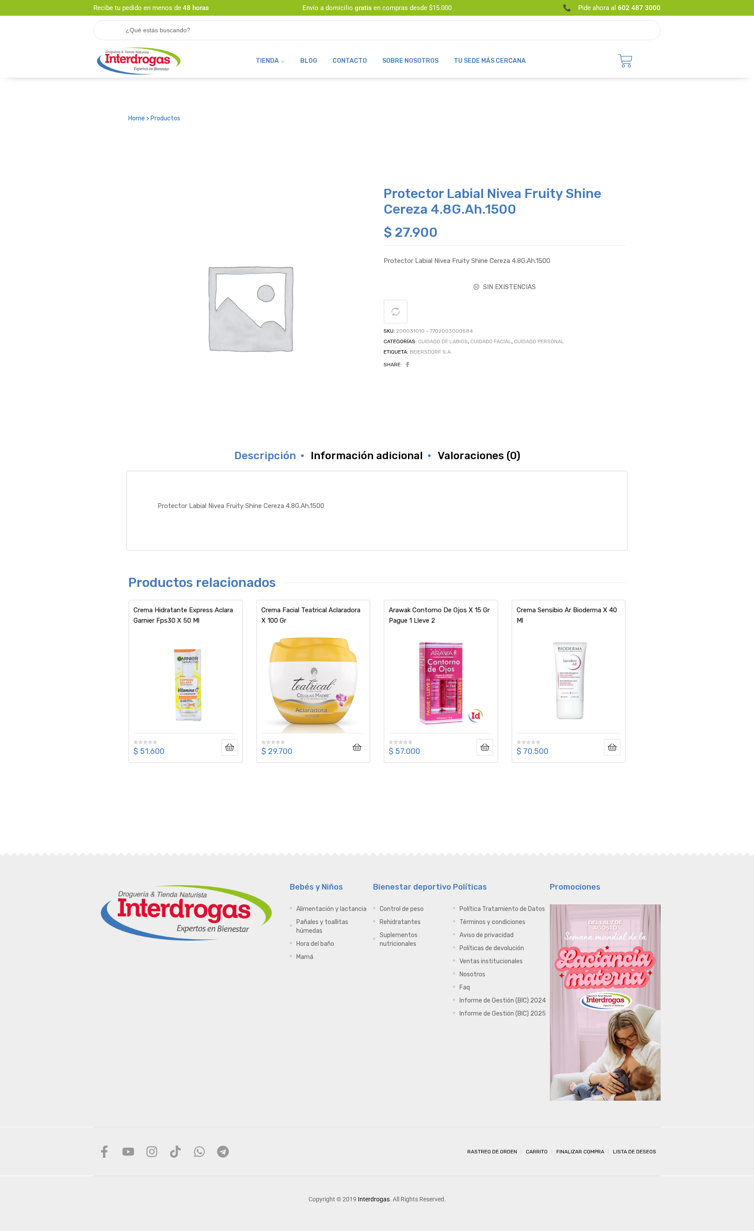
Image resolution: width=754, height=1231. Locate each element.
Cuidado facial (490, 341)
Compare (396, 312)
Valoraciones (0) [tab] (479, 456)
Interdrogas (374, 1199)
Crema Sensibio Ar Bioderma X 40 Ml (567, 615)
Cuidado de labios (443, 341)
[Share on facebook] (407, 364)
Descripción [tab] (265, 456)
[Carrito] (625, 61)
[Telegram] (223, 1151)
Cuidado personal (539, 341)
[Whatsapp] (199, 1151)
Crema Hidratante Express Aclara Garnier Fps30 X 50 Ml (183, 615)
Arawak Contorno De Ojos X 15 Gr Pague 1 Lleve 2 (439, 615)
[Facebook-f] (104, 1151)
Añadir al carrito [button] (357, 747)
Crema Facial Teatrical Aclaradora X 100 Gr (310, 615)
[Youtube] (128, 1151)
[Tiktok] (175, 1151)
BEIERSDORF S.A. (431, 352)
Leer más (229, 747)
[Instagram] (152, 1151)
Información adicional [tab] (367, 456)
